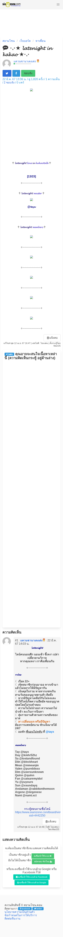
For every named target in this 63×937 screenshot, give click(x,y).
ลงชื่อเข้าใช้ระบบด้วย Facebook (32, 877)
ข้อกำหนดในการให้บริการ (21, 915)
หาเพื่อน (41, 40)
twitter (39, 908)
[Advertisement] (31, 126)
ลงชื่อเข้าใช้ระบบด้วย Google (32, 882)
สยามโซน (8, 40)
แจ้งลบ (53, 337)
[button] (58, 4)
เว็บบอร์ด (25, 40)
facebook (25, 908)
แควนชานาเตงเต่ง (25, 61)
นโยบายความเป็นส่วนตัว (20, 911)
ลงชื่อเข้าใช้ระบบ (41, 856)
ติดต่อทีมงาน (12, 918)
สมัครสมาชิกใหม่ (42, 861)
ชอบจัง (28, 73)
